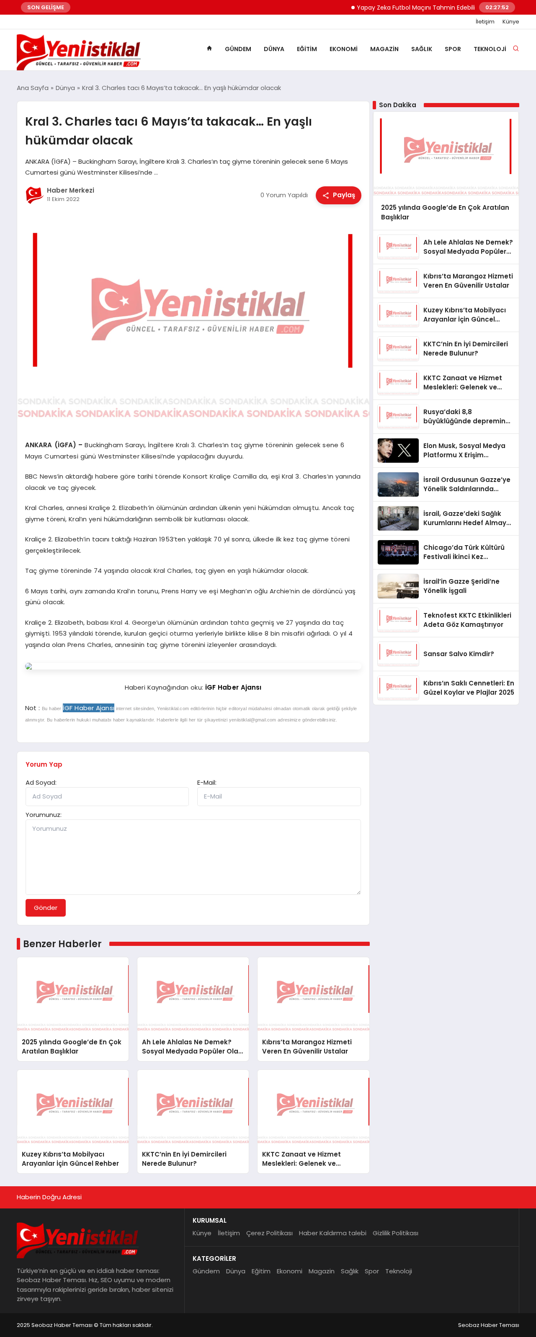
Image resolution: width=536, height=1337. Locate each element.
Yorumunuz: (44, 814)
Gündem (238, 49)
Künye (510, 22)
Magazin (384, 49)
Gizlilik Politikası (395, 1233)
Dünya (274, 49)
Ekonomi (344, 49)
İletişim (485, 22)
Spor (453, 49)
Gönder (45, 907)
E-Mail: (206, 782)
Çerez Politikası (269, 1233)
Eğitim (307, 49)
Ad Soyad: (41, 782)
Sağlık (421, 49)
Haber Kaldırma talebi (332, 1233)
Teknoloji (490, 49)
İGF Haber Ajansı (233, 687)
